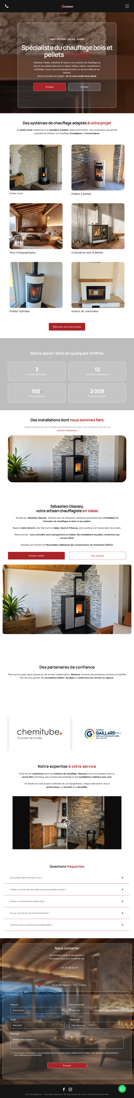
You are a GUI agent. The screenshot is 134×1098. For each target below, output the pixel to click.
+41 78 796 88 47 (69, 967)
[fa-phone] (7, 7)
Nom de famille (76, 1004)
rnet (72, 1094)
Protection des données (98, 1094)
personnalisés (65, 777)
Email (13, 1019)
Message (14, 1033)
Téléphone (74, 1019)
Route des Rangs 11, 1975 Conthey (69, 985)
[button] (67, 878)
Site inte (66, 1094)
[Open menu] (127, 6)
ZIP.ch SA (82, 1094)
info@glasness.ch (69, 976)
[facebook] (64, 1089)
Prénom (14, 1004)
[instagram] (70, 1089)
